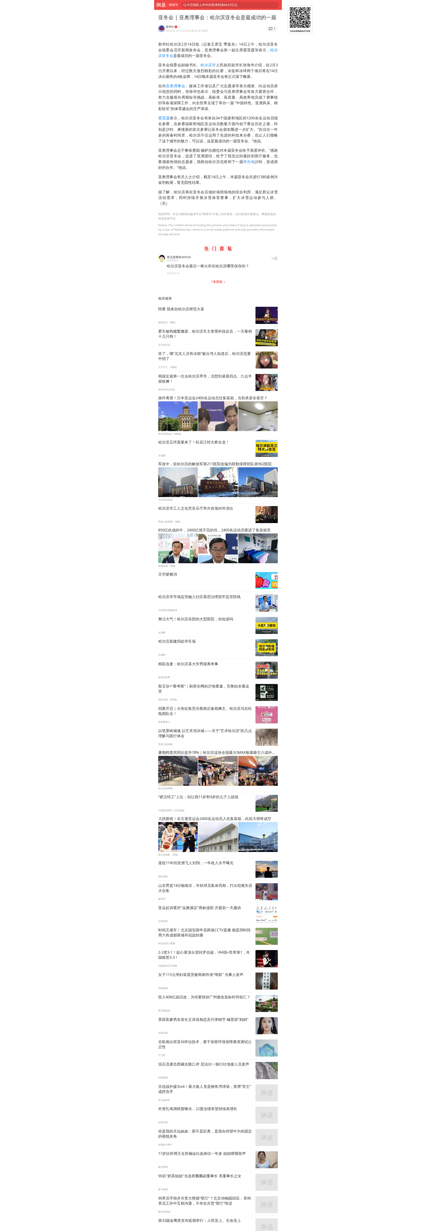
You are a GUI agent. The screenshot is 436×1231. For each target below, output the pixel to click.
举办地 (249, 161)
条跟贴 (217, 281)
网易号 (173, 5)
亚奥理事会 (175, 85)
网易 (161, 5)
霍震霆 (164, 117)
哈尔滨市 (208, 64)
